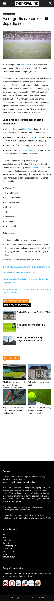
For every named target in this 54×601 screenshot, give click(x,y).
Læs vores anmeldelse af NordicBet (19, 272)
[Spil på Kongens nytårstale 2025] (9, 315)
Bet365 (6, 534)
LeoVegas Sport (9, 545)
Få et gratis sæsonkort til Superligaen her (27, 266)
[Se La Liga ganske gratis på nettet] (9, 327)
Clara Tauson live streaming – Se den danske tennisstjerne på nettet (39, 410)
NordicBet (25, 64)
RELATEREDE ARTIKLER (15, 301)
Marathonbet (8, 548)
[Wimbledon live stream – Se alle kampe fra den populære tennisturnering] (14, 372)
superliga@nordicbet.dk (29, 150)
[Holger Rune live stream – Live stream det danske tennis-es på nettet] (14, 397)
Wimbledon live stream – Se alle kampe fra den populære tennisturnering (14, 385)
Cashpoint (7, 540)
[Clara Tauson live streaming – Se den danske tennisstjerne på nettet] (40, 397)
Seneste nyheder (16, 10)
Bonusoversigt (9, 557)
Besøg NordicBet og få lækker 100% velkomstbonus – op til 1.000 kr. (27, 291)
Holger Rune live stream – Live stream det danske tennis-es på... (13, 410)
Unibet (6, 554)
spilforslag (30, 482)
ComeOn (6, 543)
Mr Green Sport (9, 551)
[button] (4, 3)
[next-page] (8, 350)
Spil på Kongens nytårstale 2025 (33, 312)
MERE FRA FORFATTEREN (16, 305)
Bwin (5, 537)
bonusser (18, 482)
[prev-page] (4, 350)
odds (8, 479)
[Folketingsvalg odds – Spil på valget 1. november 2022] (9, 340)
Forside (5, 10)
